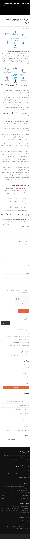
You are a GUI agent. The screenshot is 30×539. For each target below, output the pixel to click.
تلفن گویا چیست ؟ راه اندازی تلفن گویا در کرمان (17, 336)
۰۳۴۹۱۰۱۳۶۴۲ (25, 492)
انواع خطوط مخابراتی (24, 339)
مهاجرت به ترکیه (20, 524)
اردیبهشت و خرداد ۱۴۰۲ (23, 367)
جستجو (26, 319)
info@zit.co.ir (25, 495)
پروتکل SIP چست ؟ (24, 333)
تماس (12, 128)
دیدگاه (27, 245)
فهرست (3, 5)
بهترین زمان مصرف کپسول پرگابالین (15, 526)
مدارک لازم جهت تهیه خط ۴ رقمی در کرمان (19, 345)
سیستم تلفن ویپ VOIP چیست (21, 342)
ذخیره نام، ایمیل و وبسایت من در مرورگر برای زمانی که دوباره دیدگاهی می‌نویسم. (15, 291)
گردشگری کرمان (20, 521)
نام (28, 266)
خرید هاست (21, 517)
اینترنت (9, 61)
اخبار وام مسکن (20, 522)
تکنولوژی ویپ (25, 377)
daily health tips (20, 528)
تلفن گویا (18, 188)
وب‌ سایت (26, 280)
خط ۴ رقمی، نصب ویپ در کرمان (16, 3)
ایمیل (27, 273)
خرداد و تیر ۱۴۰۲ (25, 364)
